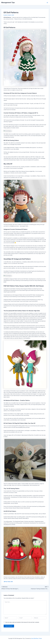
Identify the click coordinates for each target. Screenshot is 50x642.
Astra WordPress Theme (36, 638)
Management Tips (8, 2)
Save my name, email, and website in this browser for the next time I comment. (22, 622)
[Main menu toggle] (47, 2)
